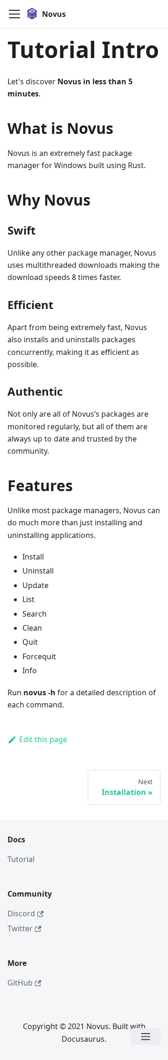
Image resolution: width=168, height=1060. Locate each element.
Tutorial (21, 859)
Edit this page (43, 739)
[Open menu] (146, 1036)
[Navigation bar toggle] (14, 14)
